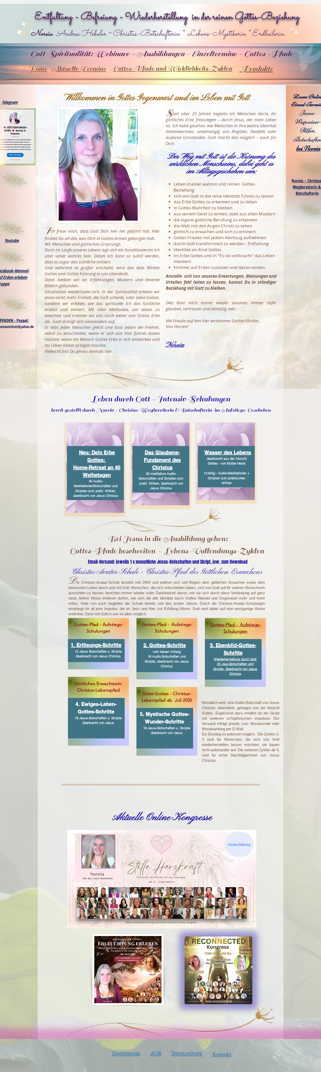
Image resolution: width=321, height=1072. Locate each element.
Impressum (126, 1053)
